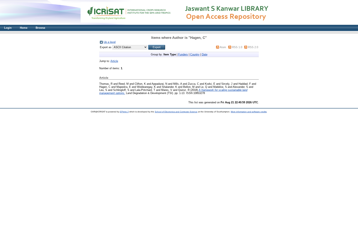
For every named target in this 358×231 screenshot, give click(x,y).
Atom (223, 47)
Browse (40, 27)
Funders (183, 54)
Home (23, 27)
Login (8, 27)
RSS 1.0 (237, 47)
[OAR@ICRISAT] (179, 23)
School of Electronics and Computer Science (176, 112)
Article (114, 61)
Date (204, 54)
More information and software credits (249, 112)
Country (195, 54)
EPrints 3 (124, 112)
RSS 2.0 (253, 47)
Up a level (110, 42)
